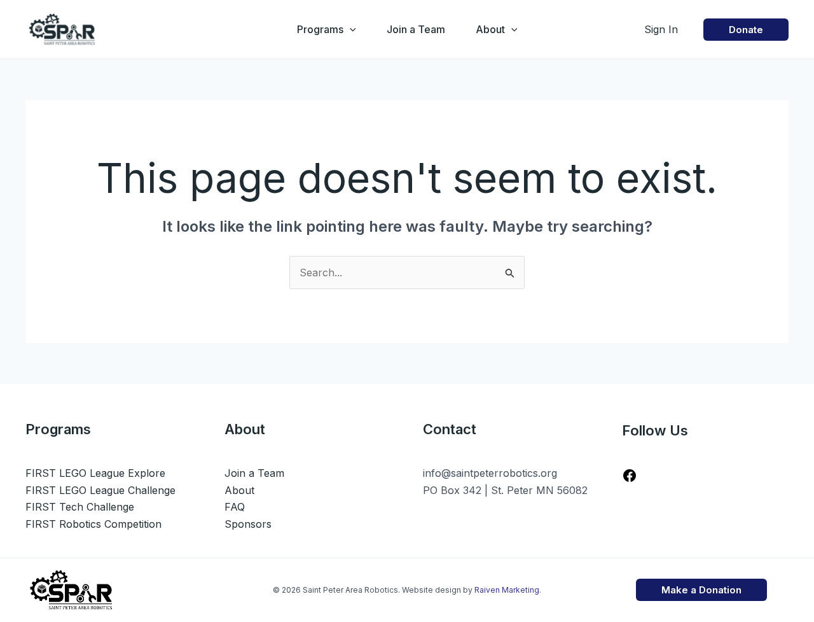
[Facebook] (629, 479)
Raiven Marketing (506, 590)
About (490, 29)
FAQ (234, 506)
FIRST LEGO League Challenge (100, 490)
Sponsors (248, 524)
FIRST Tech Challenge (79, 506)
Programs (320, 29)
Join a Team (416, 29)
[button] (349, 29)
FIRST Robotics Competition (93, 524)
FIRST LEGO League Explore (95, 473)
